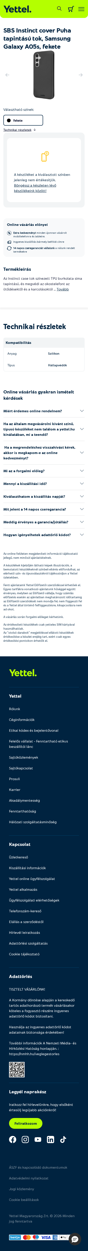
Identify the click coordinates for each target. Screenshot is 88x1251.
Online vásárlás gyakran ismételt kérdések (38, 395)
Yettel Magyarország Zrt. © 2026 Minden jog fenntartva (42, 1218)
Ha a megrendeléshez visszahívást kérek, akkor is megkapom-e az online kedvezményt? (39, 452)
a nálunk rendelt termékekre (44, 249)
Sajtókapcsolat (21, 768)
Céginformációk (22, 719)
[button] (75, 1239)
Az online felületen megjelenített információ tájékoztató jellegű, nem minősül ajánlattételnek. (40, 555)
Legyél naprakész (27, 1091)
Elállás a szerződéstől (26, 921)
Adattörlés (20, 976)
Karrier (14, 789)
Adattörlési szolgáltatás (28, 943)
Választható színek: (18, 109)
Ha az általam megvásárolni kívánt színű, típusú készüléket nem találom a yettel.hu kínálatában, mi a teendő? (39, 429)
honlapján (48, 1048)
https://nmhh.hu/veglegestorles (34, 1054)
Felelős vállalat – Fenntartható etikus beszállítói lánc (38, 744)
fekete (18, 120)
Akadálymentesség (24, 800)
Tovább (63, 289)
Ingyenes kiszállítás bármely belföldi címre (38, 241)
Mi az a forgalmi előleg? (24, 471)
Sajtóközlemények (23, 757)
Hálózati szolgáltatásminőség (33, 822)
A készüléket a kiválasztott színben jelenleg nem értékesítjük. (42, 182)
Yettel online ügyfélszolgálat (32, 878)
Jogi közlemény (21, 1189)
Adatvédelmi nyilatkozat (29, 1178)
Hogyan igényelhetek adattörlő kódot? (37, 535)
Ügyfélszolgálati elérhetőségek (34, 900)
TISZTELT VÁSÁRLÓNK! (27, 989)
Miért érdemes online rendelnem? (32, 411)
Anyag (11, 353)
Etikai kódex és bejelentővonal (33, 730)
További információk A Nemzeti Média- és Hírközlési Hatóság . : (42, 1048)
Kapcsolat (19, 844)
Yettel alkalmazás (23, 889)
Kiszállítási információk (27, 868)
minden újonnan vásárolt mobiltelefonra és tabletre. (40, 234)
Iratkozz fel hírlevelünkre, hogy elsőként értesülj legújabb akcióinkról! (41, 1107)
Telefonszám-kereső (25, 911)
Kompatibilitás (18, 342)
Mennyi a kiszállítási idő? (25, 483)
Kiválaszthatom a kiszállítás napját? (34, 496)
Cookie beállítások (24, 1199)
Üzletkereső (18, 857)
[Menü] (81, 9)
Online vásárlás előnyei (27, 224)
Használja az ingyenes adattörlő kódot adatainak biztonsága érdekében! (40, 1029)
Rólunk (14, 709)
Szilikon (53, 353)
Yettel (15, 696)
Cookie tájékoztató (24, 954)
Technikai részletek (34, 326)
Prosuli (14, 779)
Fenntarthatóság (22, 811)
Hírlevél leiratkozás (24, 932)
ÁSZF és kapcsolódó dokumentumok (38, 1167)
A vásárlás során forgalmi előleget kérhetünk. (33, 617)
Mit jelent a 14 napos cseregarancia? (34, 509)
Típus (11, 365)
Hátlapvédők (57, 365)
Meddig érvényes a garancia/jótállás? (35, 522)
